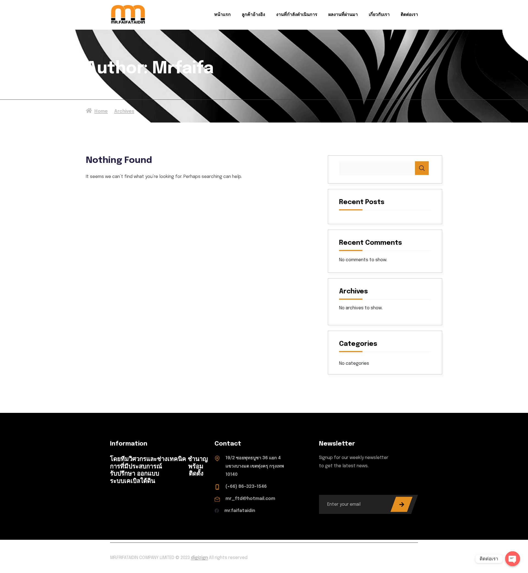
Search (422, 168)
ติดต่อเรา (409, 14)
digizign (199, 557)
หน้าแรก (222, 14)
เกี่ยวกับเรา (379, 14)
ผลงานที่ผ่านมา (343, 14)
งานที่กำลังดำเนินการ (296, 14)
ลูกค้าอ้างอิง (253, 14)
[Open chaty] (512, 558)
